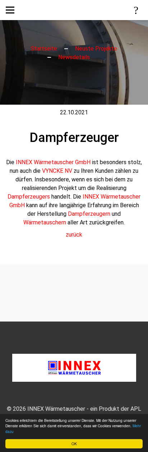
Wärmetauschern (44, 222)
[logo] (74, 367)
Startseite (44, 48)
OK (74, 443)
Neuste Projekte (96, 48)
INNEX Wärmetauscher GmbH (53, 162)
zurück (74, 234)
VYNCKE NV (57, 170)
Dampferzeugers (29, 196)
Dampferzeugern (89, 213)
